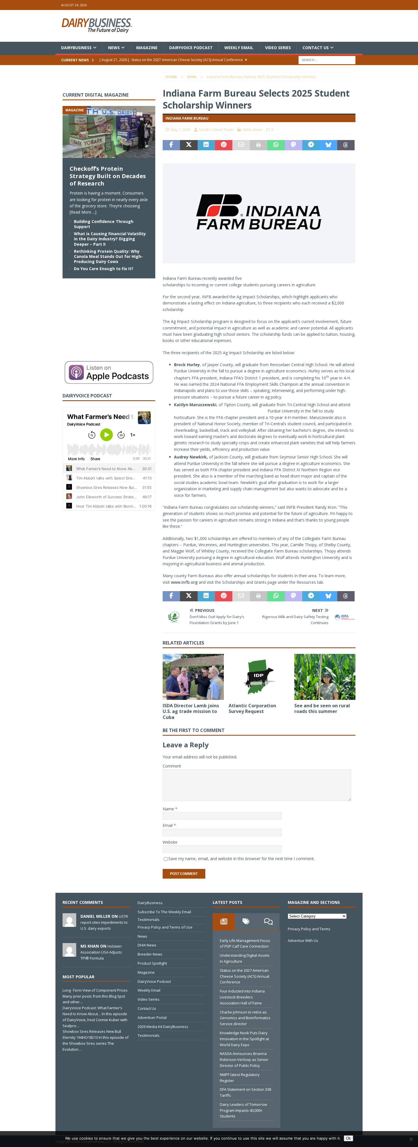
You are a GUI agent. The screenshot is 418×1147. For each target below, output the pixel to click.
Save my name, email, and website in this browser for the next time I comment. (241, 858)
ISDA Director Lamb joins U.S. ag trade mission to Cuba (191, 711)
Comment (172, 766)
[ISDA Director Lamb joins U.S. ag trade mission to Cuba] (193, 677)
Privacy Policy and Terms (309, 928)
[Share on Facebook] (171, 145)
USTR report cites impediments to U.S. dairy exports (104, 922)
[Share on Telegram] (311, 145)
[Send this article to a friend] (241, 145)
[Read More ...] (83, 212)
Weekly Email (238, 47)
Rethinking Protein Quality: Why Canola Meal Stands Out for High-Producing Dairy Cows (108, 256)
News (114, 47)
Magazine (147, 47)
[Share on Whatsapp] (276, 145)
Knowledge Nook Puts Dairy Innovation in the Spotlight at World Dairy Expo (244, 1038)
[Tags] (246, 921)
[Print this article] (258, 145)
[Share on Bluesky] (328, 145)
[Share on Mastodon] (293, 145)
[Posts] (224, 921)
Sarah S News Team (216, 129)
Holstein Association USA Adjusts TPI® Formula (101, 952)
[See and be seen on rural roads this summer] (324, 677)
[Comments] (268, 921)
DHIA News (147, 945)
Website (170, 842)
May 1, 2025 (181, 129)
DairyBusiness (76, 47)
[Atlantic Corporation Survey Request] (259, 677)
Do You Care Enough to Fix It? (103, 268)
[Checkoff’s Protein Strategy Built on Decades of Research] (109, 154)
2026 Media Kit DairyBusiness (163, 1026)
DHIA (247, 129)
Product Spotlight (152, 963)
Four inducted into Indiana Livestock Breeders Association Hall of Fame (242, 997)
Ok (348, 1138)
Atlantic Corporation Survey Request (252, 708)
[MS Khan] (69, 953)
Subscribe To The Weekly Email (164, 911)
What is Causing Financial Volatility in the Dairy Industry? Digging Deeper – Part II (110, 239)
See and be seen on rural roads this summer (322, 708)
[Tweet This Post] (188, 145)
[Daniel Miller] (69, 923)
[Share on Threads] (346, 145)
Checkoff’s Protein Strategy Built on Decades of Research (108, 176)
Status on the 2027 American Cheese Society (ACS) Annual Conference (244, 976)
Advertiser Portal (152, 1017)
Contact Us (316, 47)
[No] (411, 1139)
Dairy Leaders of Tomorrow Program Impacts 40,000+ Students (243, 1110)
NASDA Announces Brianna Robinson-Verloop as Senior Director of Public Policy (244, 1059)
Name (169, 809)
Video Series (278, 47)
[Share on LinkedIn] (206, 145)
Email (168, 825)
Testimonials (149, 919)
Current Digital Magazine (96, 95)
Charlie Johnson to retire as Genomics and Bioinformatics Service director (245, 1018)
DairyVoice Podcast (191, 47)
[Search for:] (327, 59)
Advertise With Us (303, 940)
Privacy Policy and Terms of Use (165, 927)
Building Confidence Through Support (103, 224)
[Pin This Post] (223, 145)
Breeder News (150, 954)
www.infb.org (184, 582)
